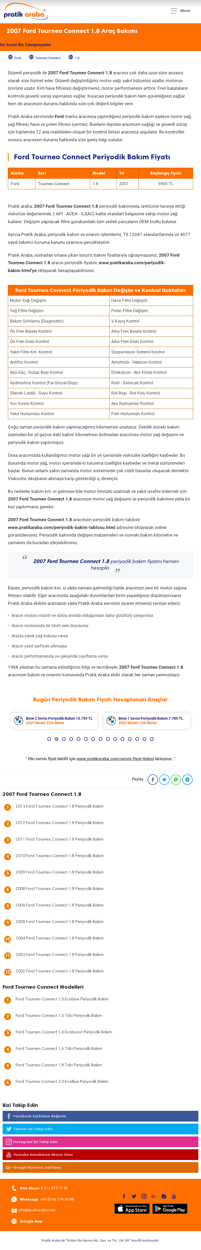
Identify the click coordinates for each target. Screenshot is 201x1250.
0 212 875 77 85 (44, 1188)
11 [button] (122, 739)
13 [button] (137, 739)
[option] (54, 721)
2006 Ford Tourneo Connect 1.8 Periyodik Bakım (60, 905)
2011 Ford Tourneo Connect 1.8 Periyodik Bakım (60, 839)
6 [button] (86, 739)
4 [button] (71, 739)
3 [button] (64, 739)
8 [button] (100, 739)
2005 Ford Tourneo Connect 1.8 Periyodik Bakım (60, 922)
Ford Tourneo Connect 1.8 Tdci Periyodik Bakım (59, 1065)
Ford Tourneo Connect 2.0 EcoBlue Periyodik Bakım (62, 1082)
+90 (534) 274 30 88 (47, 1199)
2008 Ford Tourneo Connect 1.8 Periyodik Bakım (60, 889)
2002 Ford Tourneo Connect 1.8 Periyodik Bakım (60, 971)
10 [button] (115, 739)
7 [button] (93, 739)
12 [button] (130, 739)
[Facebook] (153, 779)
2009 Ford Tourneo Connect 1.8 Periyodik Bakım (60, 872)
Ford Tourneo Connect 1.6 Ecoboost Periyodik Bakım (64, 1032)
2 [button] (56, 739)
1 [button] (49, 739)
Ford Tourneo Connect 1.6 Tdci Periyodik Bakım (59, 1049)
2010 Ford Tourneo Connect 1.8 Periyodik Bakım (60, 856)
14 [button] (144, 739)
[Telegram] (187, 779)
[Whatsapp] (176, 779)
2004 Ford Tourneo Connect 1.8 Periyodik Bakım (60, 938)
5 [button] (78, 739)
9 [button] (108, 739)
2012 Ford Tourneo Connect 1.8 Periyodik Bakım (60, 823)
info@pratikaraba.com (37, 1210)
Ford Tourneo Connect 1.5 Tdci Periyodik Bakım (59, 1016)
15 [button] (152, 739)
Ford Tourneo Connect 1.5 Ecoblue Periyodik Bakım (62, 999)
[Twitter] (164, 779)
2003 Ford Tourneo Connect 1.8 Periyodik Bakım (60, 955)
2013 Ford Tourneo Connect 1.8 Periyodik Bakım (60, 806)
